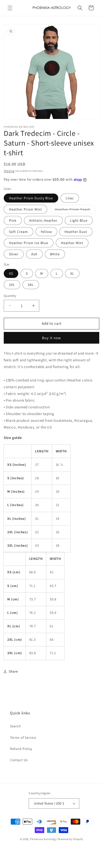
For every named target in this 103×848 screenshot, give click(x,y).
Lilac (70, 198)
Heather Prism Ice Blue (28, 243)
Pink (12, 220)
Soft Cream (18, 231)
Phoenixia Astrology (43, 839)
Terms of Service (23, 737)
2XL (12, 284)
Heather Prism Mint (25, 209)
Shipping (9, 170)
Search (15, 726)
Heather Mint (72, 243)
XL (72, 273)
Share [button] (13, 671)
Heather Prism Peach (75, 210)
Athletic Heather (43, 220)
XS (11, 273)
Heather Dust (75, 231)
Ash (34, 254)
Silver (13, 254)
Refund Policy (21, 748)
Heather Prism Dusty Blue (31, 198)
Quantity (10, 296)
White (55, 254)
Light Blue (79, 220)
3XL (31, 284)
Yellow (46, 231)
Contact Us (19, 760)
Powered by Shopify (70, 839)
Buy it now (51, 337)
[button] (10, 7)
